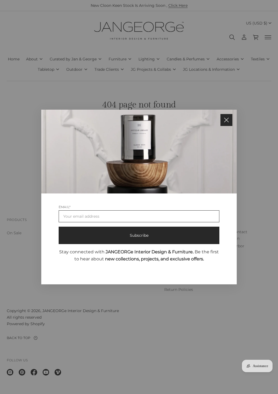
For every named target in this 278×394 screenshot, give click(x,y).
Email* (65, 207)
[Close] (226, 120)
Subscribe (139, 235)
